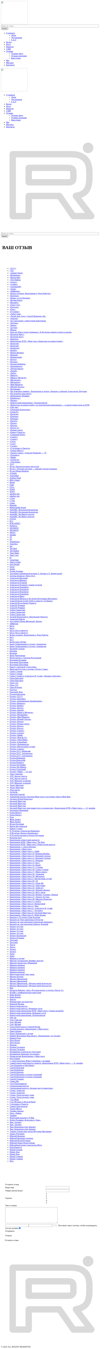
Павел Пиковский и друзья (21, 1033)
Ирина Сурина (16, 829)
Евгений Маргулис (18, 801)
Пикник (13, 1045)
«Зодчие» (14, 328)
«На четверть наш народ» (21, 394)
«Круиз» (13, 359)
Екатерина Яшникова (19, 810)
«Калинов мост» (17, 337)
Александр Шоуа (17, 596)
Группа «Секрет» (17, 731)
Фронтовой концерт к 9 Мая (22, 1118)
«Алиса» (13, 282)
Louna (12, 503)
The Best (13, 548)
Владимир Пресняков (19, 662)
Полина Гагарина (17, 1047)
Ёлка (12, 817)
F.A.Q (13, 40)
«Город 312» (15, 305)
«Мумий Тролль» (17, 387)
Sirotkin (13, 535)
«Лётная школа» (17, 369)
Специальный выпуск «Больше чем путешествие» (31, 1088)
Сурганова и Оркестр (19, 1104)
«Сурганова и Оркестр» (20, 448)
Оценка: (8, 1198)
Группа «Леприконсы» (19, 744)
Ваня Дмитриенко (17, 655)
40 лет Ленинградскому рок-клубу (24, 466)
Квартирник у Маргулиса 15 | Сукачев (26, 867)
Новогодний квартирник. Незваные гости (28, 1013)
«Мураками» (15, 389)
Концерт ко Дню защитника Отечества (26, 920)
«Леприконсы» (16, 366)
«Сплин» (14, 446)
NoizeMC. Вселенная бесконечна (24, 510)
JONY (12, 491)
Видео (9, 42)
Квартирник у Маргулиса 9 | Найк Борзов (28, 915)
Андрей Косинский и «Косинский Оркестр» (29, 617)
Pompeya (13, 526)
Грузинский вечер (17, 694)
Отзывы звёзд (17, 54)
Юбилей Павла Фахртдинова (22, 1143)
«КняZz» (13, 350)
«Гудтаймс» (15, 312)
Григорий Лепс (16, 692)
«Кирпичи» (15, 348)
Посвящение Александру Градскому (25, 1052)
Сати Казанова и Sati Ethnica (22, 1065)
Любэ (12, 954)
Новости (10, 47)
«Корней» (14, 355)
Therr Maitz (14, 553)
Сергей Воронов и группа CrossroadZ (26, 1074)
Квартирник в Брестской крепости (25, 840)
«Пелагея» (14, 414)
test (11, 546)
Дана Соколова (16, 774)
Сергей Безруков (17, 1068)
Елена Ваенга (15, 813)
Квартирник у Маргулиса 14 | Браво (25, 865)
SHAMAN (14, 528)
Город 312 (14, 683)
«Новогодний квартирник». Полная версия (28, 403)
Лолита (13, 949)
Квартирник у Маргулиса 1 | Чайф (24, 851)
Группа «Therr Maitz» (19, 740)
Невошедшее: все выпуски (21, 1002)
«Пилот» (13, 423)
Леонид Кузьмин (17, 938)
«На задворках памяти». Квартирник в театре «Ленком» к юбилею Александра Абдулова (48, 391)
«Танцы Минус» (17, 450)
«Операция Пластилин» (20, 410)
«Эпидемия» (15, 462)
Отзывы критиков (19, 56)
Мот (11, 988)
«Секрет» (14, 437)
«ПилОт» (14, 421)
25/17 (12, 464)
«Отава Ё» (14, 412)
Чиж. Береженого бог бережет (23, 1127)
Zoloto (12, 569)
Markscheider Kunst (18, 507)
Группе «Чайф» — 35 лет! (21, 772)
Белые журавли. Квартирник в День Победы (29, 635)
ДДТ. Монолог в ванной (20, 781)
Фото (8, 44)
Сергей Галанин (17, 1079)
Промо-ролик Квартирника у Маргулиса (27, 1056)
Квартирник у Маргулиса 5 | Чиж (24, 906)
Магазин (10, 63)
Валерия (13, 651)
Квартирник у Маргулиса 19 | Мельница (27, 876)
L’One (12, 498)
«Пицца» (14, 425)
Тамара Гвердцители (19, 1106)
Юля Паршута (16, 1147)
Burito (12, 482)
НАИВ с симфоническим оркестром (25, 992)
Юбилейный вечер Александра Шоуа (26, 1145)
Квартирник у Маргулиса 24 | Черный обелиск (30, 890)
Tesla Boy (14, 544)
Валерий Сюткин (17, 649)
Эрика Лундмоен (17, 1134)
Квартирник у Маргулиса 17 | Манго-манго (28, 872)
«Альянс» (14, 284)
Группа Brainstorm (17, 758)
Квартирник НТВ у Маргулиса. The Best (27, 842)
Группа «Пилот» (17, 721)
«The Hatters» (15, 280)
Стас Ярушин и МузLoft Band (22, 1102)
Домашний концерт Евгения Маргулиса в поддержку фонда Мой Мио (40, 797)
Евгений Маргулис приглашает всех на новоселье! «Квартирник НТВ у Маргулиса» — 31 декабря (52, 808)
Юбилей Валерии (17, 1136)
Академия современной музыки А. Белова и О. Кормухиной (36, 573)
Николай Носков (17, 1004)
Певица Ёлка (15, 1038)
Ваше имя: (9, 1187)
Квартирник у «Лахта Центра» (23, 847)
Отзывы (9, 51)
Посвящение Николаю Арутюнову (25, 1054)
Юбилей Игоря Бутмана (20, 1140)
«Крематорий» (16, 357)
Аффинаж (14, 624)
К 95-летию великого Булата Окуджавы (27, 835)
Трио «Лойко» (16, 1113)
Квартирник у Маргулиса (21, 849)
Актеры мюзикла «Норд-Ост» (23, 576)
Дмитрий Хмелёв (17, 794)
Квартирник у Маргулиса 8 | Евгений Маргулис (30, 913)
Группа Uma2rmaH (18, 769)
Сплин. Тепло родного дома (22, 1095)
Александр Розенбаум (19, 587)
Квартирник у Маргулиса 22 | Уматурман (27, 885)
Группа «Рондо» (17, 726)
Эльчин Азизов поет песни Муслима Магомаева (30, 1131)
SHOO (12, 532)
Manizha (13, 505)
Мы (7, 60)
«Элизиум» (14, 460)
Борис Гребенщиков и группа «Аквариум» (28, 644)
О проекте (10, 33)
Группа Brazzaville (17, 760)
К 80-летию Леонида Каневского (24, 833)
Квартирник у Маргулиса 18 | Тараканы (27, 874)
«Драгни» (14, 318)
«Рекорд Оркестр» (17, 432)
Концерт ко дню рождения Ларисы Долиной (29, 924)
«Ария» (13, 289)
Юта (11, 1161)
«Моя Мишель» (16, 384)
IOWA (12, 489)
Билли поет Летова (18, 642)
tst (10, 558)
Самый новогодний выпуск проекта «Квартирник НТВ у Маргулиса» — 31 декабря (46, 1063)
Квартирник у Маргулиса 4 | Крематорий (27, 904)
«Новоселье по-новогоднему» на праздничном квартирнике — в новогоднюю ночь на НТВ (49, 405)
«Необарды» (15, 398)
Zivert (12, 567)
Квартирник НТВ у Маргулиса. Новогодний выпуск (32, 844)
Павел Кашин (16, 1031)
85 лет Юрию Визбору (19, 471)
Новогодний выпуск (19, 1006)
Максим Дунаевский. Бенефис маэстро (26, 961)
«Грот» (13, 309)
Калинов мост (16, 838)
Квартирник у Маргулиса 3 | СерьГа (25, 901)
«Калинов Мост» (17, 334)
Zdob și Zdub (15, 562)
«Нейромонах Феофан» (20, 396)
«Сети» (13, 441)
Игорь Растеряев (17, 824)
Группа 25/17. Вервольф (20, 751)
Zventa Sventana (16, 571)
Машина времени (17, 965)
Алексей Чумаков (17, 605)
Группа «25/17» (16, 696)
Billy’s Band (15, 480)
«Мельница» (15, 382)
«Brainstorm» (15, 275)
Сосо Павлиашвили (18, 1084)
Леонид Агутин (16, 926)
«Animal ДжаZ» (16, 273)
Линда (12, 945)
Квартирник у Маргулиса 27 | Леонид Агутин (29, 897)
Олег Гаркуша (16, 1020)
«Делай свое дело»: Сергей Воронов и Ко (28, 316)
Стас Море (14, 1100)
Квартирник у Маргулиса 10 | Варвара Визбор (30, 854)
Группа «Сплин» (17, 733)
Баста (12, 626)
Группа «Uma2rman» (18, 742)
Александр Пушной (18, 583)
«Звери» (13, 325)
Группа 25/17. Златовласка (21, 753)
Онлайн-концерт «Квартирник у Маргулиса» (29, 1029)
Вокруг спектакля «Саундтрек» (23, 667)
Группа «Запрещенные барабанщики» (26, 701)
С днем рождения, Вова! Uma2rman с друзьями (30, 1061)
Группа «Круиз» (17, 708)
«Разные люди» (16, 430)
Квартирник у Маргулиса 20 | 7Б (24, 881)
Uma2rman (14, 560)
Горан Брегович (16, 678)
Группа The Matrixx (18, 767)
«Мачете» (14, 375)
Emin (12, 485)
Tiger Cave (14, 555)
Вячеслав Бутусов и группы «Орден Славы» (29, 669)
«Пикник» (14, 416)
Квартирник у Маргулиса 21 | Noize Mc (27, 883)
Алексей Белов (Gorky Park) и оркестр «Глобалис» (31, 601)
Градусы (13, 690)
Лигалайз (14, 940)
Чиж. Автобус (16, 1122)
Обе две (13, 1018)
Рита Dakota (15, 1059)
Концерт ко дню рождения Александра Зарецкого (31, 922)
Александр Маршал (18, 580)
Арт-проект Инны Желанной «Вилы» (26, 621)
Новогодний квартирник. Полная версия (27, 1015)
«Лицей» (13, 371)
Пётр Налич (15, 1040)
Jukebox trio (15, 494)
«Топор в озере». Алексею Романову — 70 (28, 453)
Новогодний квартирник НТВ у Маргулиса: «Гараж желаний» (37, 1011)
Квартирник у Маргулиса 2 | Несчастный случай (31, 879)
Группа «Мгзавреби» (19, 715)
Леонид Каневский (18, 936)
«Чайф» (13, 457)
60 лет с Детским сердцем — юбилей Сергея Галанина (33, 469)
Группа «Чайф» (16, 735)
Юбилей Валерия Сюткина (21, 1138)
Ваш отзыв (16, 58)
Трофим (13, 1115)
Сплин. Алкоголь (17, 1090)
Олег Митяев (15, 1022)
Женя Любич (15, 819)
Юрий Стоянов (16, 1156)
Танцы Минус (16, 1109)
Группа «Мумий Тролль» (20, 719)
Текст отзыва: (11, 1205)
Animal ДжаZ (15, 478)
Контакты (10, 65)
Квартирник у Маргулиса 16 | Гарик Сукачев (29, 870)
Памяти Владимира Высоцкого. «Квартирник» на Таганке (35, 1036)
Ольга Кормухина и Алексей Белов (25, 1027)
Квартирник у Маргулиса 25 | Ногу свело (27, 892)
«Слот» (13, 444)
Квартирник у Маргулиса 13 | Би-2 (25, 863)
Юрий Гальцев (16, 1150)
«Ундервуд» (15, 455)
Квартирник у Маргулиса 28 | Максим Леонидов (31, 899)
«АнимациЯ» (15, 287)
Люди (13, 35)
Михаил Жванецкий (18, 979)
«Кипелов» (14, 343)
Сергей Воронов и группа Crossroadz (26, 1077)
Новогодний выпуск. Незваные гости (26, 1008)
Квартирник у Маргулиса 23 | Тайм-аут (27, 888)
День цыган (15, 790)
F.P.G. (12, 487)
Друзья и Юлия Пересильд (21, 799)
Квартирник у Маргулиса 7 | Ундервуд (26, 910)
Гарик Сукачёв (16, 671)
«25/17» (13, 268)
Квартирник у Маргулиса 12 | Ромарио (26, 860)
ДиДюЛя (13, 792)
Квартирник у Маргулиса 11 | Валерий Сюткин (30, 856)
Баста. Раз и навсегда (19, 630)
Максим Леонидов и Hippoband (23, 963)
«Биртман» (14, 296)
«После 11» (14, 428)
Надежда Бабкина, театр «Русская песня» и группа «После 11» (37, 990)
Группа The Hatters (18, 765)
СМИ (8, 49)
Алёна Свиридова (17, 610)
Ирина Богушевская (18, 826)
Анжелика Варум (17, 619)
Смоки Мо (14, 1081)
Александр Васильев (19, 578)
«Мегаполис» (15, 380)
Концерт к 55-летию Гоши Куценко (25, 917)
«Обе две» (14, 407)
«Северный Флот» (17, 435)
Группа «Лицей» (17, 710)
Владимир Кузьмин (18, 660)
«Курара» (14, 362)
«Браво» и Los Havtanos (20, 298)
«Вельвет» (14, 302)
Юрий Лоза (15, 1152)
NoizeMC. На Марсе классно (22, 514)
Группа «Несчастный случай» (23, 747)
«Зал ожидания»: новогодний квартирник (28, 321)
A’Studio (13, 473)
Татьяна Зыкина (17, 1111)
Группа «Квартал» (17, 703)
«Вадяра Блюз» (16, 300)
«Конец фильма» (17, 353)
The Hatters (14, 551)
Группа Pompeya (17, 762)
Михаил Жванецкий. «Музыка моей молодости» (31, 983)
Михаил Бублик (16, 977)
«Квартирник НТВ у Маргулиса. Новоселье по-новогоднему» (36, 341)
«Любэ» (13, 373)
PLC (11, 521)
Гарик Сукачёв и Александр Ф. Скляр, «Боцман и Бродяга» (35, 676)
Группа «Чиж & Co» (18, 737)
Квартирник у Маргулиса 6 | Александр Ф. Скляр (31, 908)
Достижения (16, 38)
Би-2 (12, 637)
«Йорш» (13, 330)
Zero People (14, 564)
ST (11, 537)
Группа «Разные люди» (20, 724)
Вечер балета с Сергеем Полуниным (25, 658)
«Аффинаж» (15, 291)
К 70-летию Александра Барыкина (25, 831)
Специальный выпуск (19, 1086)
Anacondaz (14, 476)
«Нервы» (14, 400)
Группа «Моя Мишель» (20, 717)
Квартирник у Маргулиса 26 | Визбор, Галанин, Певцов (34, 895)
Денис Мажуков (17, 785)
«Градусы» (14, 307)
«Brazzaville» (15, 277)
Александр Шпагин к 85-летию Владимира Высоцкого (33, 599)
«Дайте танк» (15, 314)
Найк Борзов (15, 995)
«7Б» (12, 271)
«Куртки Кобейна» (18, 364)
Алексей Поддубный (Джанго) (23, 603)
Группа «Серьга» (17, 749)
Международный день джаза (22, 974)
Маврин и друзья (17, 958)
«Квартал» (14, 339)
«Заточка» (14, 323)
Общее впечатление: (14, 1191)
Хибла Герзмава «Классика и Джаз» (25, 1120)
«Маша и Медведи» (18, 378)
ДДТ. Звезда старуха (18, 776)
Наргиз (13, 999)
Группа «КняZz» (17, 706)
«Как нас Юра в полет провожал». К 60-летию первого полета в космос (41, 332)
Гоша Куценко (16, 687)
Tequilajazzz (15, 542)
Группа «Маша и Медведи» (21, 712)
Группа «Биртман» (18, 699)
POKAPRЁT (15, 523)
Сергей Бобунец (17, 1070)
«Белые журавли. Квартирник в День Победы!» (30, 293)
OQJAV (13, 519)
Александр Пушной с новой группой (26, 585)
